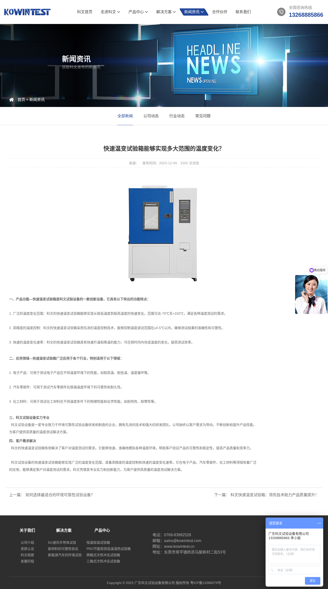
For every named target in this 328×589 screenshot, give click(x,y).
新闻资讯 (192, 12)
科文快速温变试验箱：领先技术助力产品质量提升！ (275, 495)
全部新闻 (125, 116)
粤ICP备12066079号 (205, 583)
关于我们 (27, 530)
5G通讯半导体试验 (62, 542)
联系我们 (243, 12)
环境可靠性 (66, 425)
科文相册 (27, 555)
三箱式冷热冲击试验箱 (103, 561)
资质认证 (27, 549)
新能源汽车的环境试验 (65, 555)
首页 (21, 100)
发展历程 (27, 561)
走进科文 (109, 12)
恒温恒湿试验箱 (98, 542)
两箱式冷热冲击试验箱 (103, 555)
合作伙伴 (219, 12)
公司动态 (151, 116)
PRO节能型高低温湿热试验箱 (108, 549)
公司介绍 (27, 542)
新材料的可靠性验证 (63, 549)
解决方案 (164, 12)
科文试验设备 (70, 299)
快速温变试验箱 (46, 462)
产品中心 (136, 12)
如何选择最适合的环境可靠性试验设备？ (60, 495)
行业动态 (177, 116)
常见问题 (203, 116)
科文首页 (84, 12)
